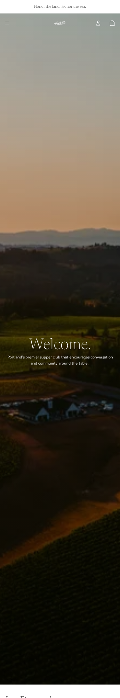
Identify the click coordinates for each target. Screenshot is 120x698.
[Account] (98, 23)
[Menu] (7, 23)
